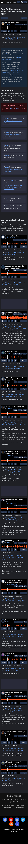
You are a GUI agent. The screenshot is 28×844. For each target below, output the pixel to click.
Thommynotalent (12, 584)
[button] (25, 2)
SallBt (7, 146)
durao (8, 655)
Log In (11, 108)
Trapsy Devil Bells (11, 351)
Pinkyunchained (11, 503)
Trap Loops (14, 37)
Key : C (17, 520)
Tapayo (7, 132)
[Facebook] (5, 819)
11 (25, 382)
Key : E (13, 39)
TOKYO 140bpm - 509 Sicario (14, 541)
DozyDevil (9, 353)
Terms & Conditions (8, 805)
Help (3, 799)
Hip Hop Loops (15, 423)
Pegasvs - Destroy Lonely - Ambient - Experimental (14, 581)
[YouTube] (11, 819)
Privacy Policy (20, 805)
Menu (5, 18)
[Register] (22, 2)
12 (25, 353)
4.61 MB (7, 39)
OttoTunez (10, 736)
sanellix (9, 696)
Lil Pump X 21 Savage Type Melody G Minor (14, 763)
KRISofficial (10, 622)
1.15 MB (7, 285)
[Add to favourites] (12, 31)
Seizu (6, 198)
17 (25, 766)
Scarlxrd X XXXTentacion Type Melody (15, 733)
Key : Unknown (15, 285)
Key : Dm (17, 601)
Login (4, 31)
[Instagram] (17, 824)
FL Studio (18, 39)
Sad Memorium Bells (12, 22)
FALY (8, 314)
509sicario (10, 543)
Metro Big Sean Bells (12, 236)
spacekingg (10, 455)
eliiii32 (8, 24)
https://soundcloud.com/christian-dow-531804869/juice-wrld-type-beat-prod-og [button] (13, 187)
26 (25, 505)
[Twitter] (23, 819)
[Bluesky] (17, 819)
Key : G (13, 780)
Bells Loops (22, 37)
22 (25, 736)
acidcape (7, 118)
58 (25, 240)
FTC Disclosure (19, 808)
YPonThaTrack (11, 238)
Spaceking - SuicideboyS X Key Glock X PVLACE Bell (15, 452)
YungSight (10, 766)
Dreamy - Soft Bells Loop (13, 620)
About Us (9, 799)
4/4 (3, 39)
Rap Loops (14, 395)
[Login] (18, 2)
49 (25, 270)
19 (25, 314)
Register (17, 108)
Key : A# (17, 425)
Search (24, 18)
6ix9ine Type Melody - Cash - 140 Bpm (14, 693)
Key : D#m (14, 472)
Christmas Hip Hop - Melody (14, 406)
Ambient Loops (15, 599)
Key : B (13, 254)
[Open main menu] (2, 2)
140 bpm (7, 37)
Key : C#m (13, 396)
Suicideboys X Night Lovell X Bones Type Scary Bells (14, 267)
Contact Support (19, 799)
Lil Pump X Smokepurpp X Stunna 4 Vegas (14, 379)
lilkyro (8, 382)
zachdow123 (9, 181)
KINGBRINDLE (11, 408)
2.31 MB (7, 254)
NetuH (8, 270)
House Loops (15, 555)
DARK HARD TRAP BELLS (13, 312)
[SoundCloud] (11, 824)
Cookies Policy (8, 808)
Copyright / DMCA (14, 802)
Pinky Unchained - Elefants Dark (14, 500)
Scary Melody (9, 654)
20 (25, 410)
